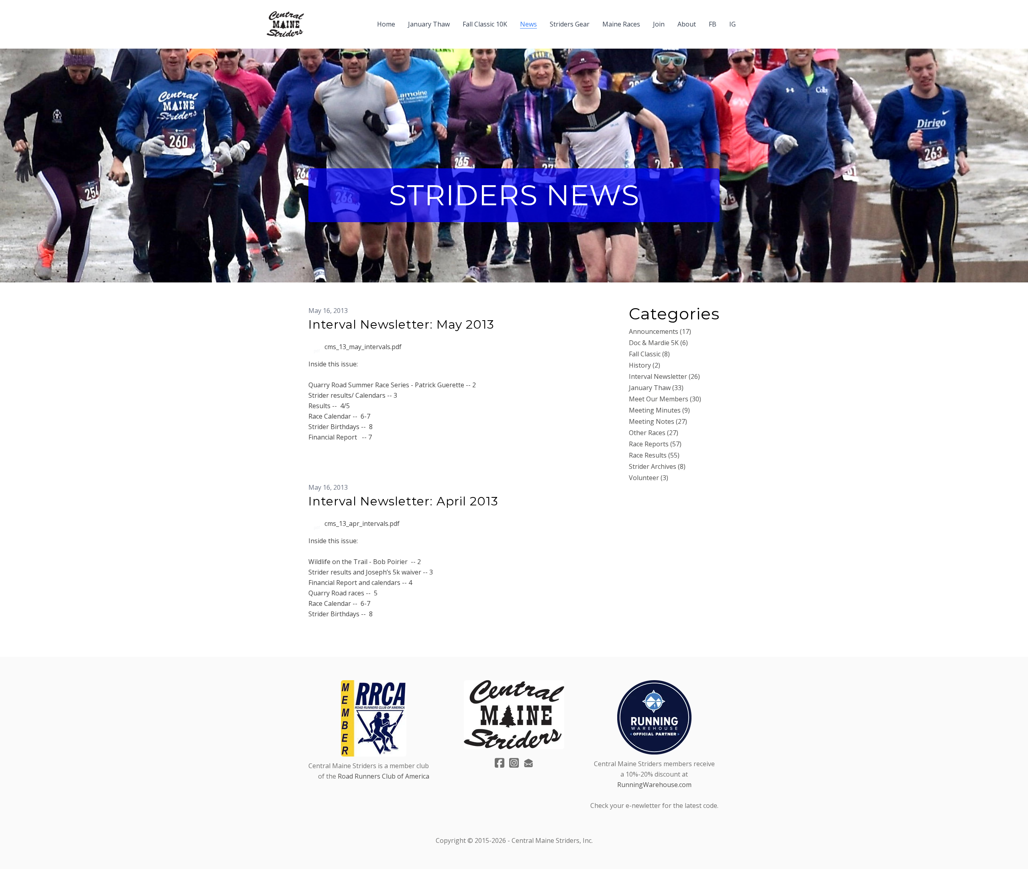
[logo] (285, 24)
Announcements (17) (660, 331)
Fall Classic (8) (649, 354)
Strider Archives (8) (657, 466)
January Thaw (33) (656, 387)
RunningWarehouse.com (654, 784)
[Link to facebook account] (499, 762)
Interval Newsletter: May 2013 (401, 324)
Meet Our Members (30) (665, 399)
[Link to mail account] (528, 762)
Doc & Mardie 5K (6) (658, 342)
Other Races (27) (653, 432)
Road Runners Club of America (383, 776)
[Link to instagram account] (514, 762)
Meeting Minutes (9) (659, 410)
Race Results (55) (654, 455)
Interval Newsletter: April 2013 (403, 501)
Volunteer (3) (648, 477)
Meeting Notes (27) (658, 421)
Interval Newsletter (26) (664, 376)
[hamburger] (313, 19)
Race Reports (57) (655, 444)
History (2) (644, 365)
